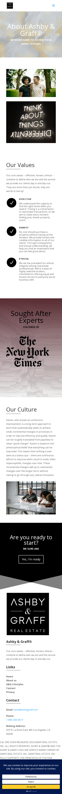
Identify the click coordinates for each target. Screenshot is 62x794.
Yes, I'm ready (31, 559)
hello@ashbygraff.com (26, 709)
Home (9, 676)
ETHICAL (24, 258)
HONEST (24, 227)
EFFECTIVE (25, 199)
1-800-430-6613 (14, 719)
